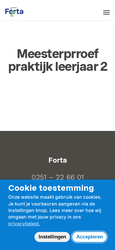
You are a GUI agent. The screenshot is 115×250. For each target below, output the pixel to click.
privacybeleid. (24, 224)
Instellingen (52, 237)
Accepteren (89, 237)
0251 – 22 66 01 (58, 177)
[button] (106, 12)
